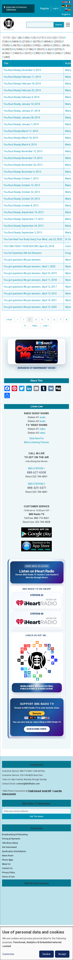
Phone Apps (7, 860)
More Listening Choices (36, 442)
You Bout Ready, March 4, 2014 (20, 144)
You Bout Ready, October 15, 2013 (22, 185)
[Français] (69, 2)
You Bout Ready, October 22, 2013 (22, 192)
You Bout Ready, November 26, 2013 (23, 164)
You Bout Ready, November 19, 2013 (23, 158)
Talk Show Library (10, 843)
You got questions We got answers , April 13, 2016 (30, 293)
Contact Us (7, 868)
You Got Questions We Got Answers (23, 253)
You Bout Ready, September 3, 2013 (23, 232)
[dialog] (36, 943)
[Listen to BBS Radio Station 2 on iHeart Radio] (37, 621)
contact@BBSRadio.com (28, 784)
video (42, 429)
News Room (7, 855)
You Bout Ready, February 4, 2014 (21, 97)
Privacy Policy (8, 872)
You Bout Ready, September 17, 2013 (23, 219)
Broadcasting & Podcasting (15, 834)
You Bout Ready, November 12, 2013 (23, 151)
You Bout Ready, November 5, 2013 (22, 171)
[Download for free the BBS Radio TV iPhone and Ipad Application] (36, 546)
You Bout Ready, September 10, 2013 (23, 212)
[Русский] (66, 9)
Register (44, 8)
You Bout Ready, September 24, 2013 (23, 225)
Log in (55, 8)
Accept (62, 954)
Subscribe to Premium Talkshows (16, 8)
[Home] (9, 24)
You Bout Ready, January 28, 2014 (22, 117)
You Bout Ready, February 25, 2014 (22, 90)
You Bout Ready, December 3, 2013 (22, 70)
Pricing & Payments (11, 839)
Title (7, 63)
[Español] (69, 9)
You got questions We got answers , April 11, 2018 (30, 280)
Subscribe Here (37, 729)
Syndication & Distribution (14, 851)
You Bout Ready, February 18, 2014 (22, 83)
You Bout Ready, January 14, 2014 (22, 104)
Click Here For (36, 438)
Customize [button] (8, 954)
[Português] (69, 6)
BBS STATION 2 (36, 483)
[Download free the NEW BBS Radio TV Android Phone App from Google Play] (36, 532)
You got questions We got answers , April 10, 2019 (30, 273)
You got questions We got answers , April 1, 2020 (29, 266)
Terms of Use (8, 877)
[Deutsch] (63, 6)
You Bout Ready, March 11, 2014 (21, 131)
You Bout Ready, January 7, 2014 (21, 124)
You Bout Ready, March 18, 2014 (21, 137)
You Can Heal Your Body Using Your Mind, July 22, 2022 (33, 239)
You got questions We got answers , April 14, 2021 (30, 300)
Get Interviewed (9, 847)
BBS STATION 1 (36, 468)
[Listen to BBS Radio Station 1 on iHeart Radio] (37, 602)
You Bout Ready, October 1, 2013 (21, 178)
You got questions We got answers (22, 259)
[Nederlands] (66, 2)
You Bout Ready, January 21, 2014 (22, 110)
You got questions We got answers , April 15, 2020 (30, 307)
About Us (6, 864)
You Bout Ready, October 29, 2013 (22, 198)
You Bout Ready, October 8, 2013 (21, 205)
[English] (63, 2)
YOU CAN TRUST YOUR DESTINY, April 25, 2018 (29, 246)
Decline (46, 954)
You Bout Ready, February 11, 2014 (22, 76)
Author (69, 63)
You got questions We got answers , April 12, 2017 (30, 286)
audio (42, 417)
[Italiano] (66, 6)
